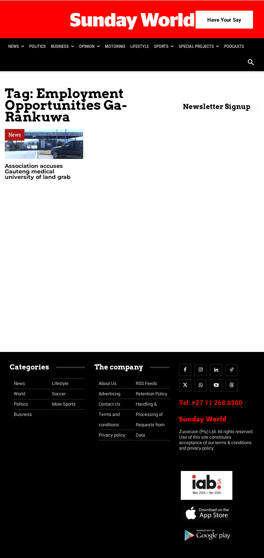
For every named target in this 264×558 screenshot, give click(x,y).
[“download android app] (206, 543)
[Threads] (232, 385)
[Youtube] (216, 385)
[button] (251, 63)
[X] (185, 385)
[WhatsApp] (201, 385)
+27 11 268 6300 (217, 403)
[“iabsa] (206, 500)
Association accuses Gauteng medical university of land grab (37, 171)
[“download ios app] (206, 522)
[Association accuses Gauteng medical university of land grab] (44, 144)
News (14, 135)
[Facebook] (185, 370)
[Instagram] (201, 370)
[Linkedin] (216, 370)
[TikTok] (232, 370)
